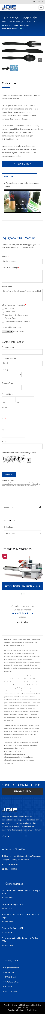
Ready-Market (32, 1010)
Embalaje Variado (8, 28)
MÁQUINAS (10, 977)
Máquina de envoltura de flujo (27, 745)
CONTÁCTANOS (12, 991)
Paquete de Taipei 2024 (12, 928)
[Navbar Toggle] (41, 7)
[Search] (40, 507)
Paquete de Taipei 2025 (12, 904)
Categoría (15, 25)
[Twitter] (5, 836)
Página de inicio (12, 968)
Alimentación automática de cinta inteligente (18, 757)
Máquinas (8, 527)
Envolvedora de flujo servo (12, 751)
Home (7, 25)
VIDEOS (8, 987)
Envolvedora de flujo (10, 745)
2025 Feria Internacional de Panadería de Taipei (20, 916)
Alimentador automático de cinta (14, 754)
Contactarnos (8, 763)
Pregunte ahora (23, 164)
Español (39, 2)
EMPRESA (9, 972)
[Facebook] (2, 836)
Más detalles (22, 622)
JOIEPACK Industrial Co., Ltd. (28, 1005)
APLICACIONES (12, 982)
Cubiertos (20, 28)
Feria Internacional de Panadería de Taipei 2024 (21, 939)
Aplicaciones (24, 25)
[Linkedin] (8, 836)
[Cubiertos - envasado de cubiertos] (40, 60)
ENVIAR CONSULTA (22, 791)
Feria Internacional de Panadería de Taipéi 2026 (21, 892)
